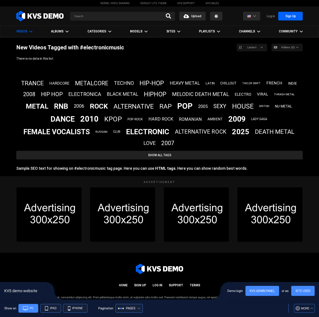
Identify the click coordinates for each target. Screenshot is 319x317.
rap (166, 106)
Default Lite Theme (153, 3)
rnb (61, 106)
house (243, 106)
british (264, 106)
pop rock (135, 119)
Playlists (207, 31)
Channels (247, 31)
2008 (29, 94)
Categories (96, 31)
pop (184, 106)
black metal (122, 94)
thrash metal (284, 94)
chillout (228, 83)
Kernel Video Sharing (115, 3)
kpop (113, 119)
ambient (215, 119)
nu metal (283, 106)
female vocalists (56, 131)
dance (63, 119)
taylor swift (251, 83)
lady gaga (259, 119)
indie (292, 83)
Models (136, 31)
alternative (133, 106)
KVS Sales (212, 3)
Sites (170, 31)
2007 (167, 143)
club (116, 131)
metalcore (91, 83)
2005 (203, 106)
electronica (84, 94)
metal (37, 106)
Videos (21, 31)
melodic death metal (200, 94)
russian (101, 131)
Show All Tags (159, 155)
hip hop (52, 94)
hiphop (155, 94)
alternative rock (200, 131)
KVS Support (186, 3)
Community (288, 31)
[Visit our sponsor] (49, 214)
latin (210, 83)
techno (124, 83)
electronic (147, 131)
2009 (237, 119)
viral (262, 94)
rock (99, 106)
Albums (57, 31)
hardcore (59, 83)
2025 (240, 131)
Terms (195, 285)
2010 (89, 119)
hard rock (160, 119)
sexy (219, 106)
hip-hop (152, 83)
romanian (190, 119)
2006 (79, 106)
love (149, 143)
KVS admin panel (262, 291)
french (274, 83)
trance (32, 83)
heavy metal (185, 83)
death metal (274, 131)
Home (123, 285)
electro (243, 94)
